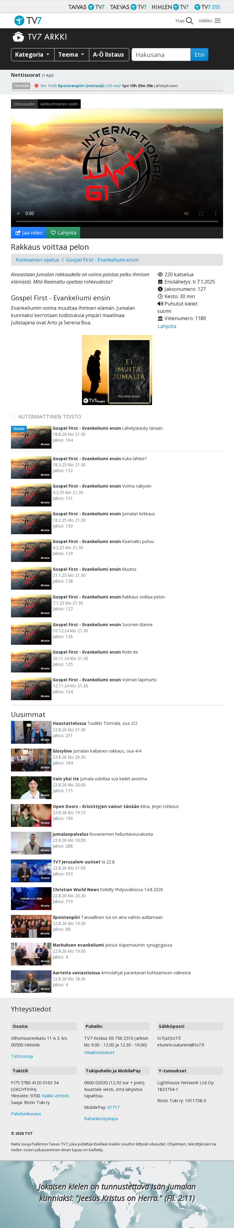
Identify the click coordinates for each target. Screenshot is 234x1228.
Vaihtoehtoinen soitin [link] (59, 104)
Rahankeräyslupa (101, 1118)
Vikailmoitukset (99, 1052)
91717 (113, 1107)
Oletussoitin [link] (24, 104)
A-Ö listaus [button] (108, 54)
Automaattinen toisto (49, 416)
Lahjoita (66, 232)
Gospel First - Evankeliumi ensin (102, 259)
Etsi (199, 54)
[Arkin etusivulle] (40, 36)
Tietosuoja (22, 1056)
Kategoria (30, 54)
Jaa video (32, 232)
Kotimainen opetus (37, 259)
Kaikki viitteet (55, 1096)
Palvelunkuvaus (26, 1114)
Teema (69, 54)
